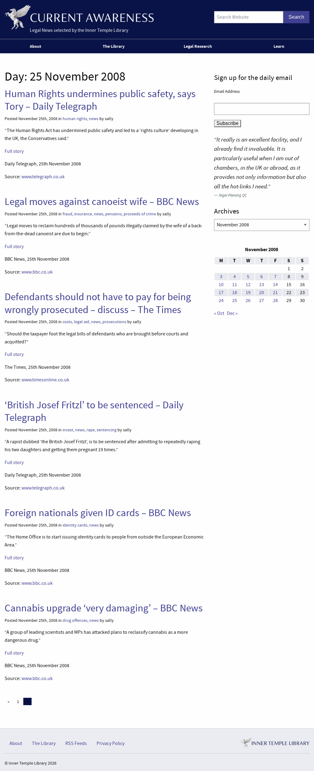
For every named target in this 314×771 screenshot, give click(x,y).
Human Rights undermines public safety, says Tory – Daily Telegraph (100, 100)
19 (248, 292)
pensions (113, 214)
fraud (67, 214)
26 (248, 300)
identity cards (75, 525)
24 (221, 300)
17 (221, 292)
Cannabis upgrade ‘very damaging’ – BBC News (104, 608)
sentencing (107, 430)
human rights (75, 119)
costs (67, 322)
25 (234, 300)
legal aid (81, 322)
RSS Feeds (76, 743)
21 (275, 292)
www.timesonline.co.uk (45, 380)
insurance (83, 214)
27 (261, 300)
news (93, 119)
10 (221, 285)
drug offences (75, 620)
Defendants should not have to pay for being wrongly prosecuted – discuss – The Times (98, 303)
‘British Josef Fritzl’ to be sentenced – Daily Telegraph (94, 411)
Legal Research (198, 46)
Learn (279, 46)
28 (275, 300)
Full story (14, 151)
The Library (113, 46)
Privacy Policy (110, 743)
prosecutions (114, 322)
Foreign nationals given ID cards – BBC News (98, 512)
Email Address (227, 91)
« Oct (219, 313)
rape (90, 430)
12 (248, 285)
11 (234, 285)
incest (68, 430)
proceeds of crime (140, 214)
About (35, 46)
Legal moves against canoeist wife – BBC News (102, 201)
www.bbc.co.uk (37, 272)
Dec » (232, 313)
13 (261, 285)
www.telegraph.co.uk (43, 177)
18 (234, 292)
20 (261, 292)
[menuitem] (36, 46)
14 (275, 285)
